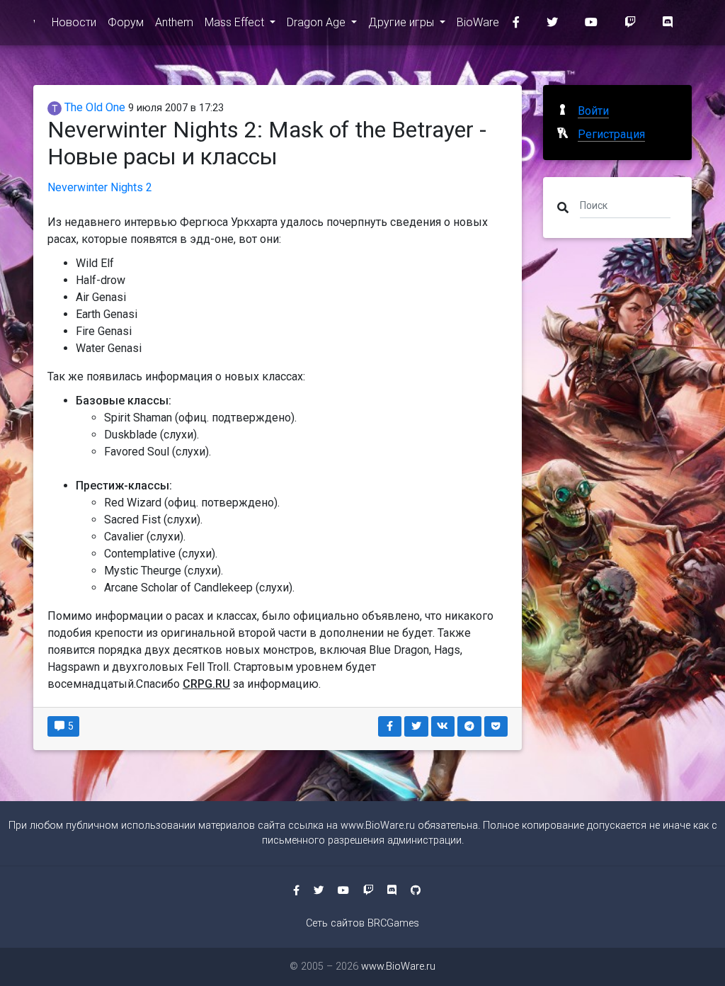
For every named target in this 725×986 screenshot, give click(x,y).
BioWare (478, 22)
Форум (126, 22)
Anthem (174, 22)
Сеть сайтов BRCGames (362, 923)
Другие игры (402, 22)
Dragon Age (317, 22)
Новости (74, 22)
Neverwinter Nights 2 (99, 187)
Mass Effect (236, 22)
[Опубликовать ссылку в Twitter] (416, 726)
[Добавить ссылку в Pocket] (496, 726)
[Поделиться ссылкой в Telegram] (469, 726)
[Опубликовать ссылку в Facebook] (390, 726)
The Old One (93, 107)
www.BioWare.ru (378, 826)
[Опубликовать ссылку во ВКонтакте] (443, 726)
